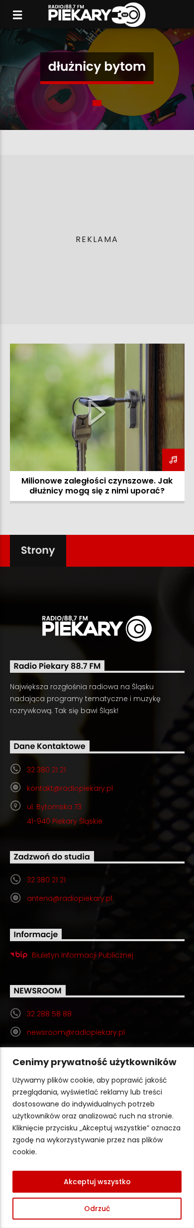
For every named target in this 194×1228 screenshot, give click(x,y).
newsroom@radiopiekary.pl (76, 1032)
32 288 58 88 (49, 1014)
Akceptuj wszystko (97, 1182)
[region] (97, 1137)
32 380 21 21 (46, 770)
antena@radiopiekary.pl (69, 898)
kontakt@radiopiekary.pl (70, 788)
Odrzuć (97, 1209)
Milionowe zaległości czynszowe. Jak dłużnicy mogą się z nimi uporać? (97, 485)
